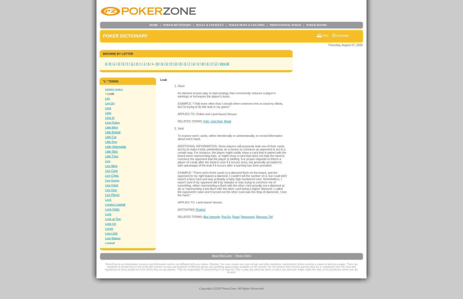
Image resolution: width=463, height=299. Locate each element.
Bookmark (342, 35)
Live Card (111, 170)
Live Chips (112, 175)
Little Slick (111, 151)
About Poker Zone (222, 255)
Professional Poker (284, 25)
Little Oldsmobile (115, 146)
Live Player (112, 194)
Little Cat (110, 137)
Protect (200, 209)
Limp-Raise (112, 122)
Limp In (109, 117)
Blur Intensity (211, 216)
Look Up (110, 223)
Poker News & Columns (245, 25)
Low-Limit (111, 233)
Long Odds (112, 209)
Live (107, 161)
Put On (226, 216)
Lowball (110, 243)
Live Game (112, 180)
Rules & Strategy (208, 25)
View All (224, 63)
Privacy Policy (243, 255)
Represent (248, 216)
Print (325, 35)
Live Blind (111, 166)
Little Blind (111, 127)
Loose (109, 228)
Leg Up (109, 103)
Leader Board (114, 88)
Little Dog (111, 141)
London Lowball (115, 204)
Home (154, 25)
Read (227, 121)
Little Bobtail (112, 132)
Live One (111, 190)
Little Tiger (111, 156)
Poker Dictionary (175, 25)
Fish (206, 121)
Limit (108, 108)
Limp (108, 113)
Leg (107, 98)
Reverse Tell (264, 216)
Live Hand (111, 185)
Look (108, 214)
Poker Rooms (315, 25)
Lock (108, 199)
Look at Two (113, 219)
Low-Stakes (113, 238)
